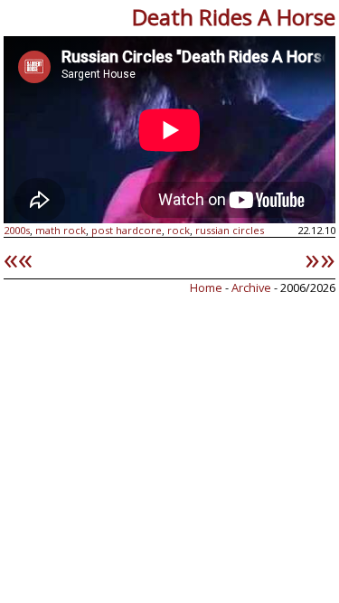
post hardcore (126, 230)
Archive (252, 287)
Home (206, 287)
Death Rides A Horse (233, 17)
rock (178, 230)
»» (320, 257)
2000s (17, 230)
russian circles (229, 230)
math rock (60, 230)
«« (18, 257)
